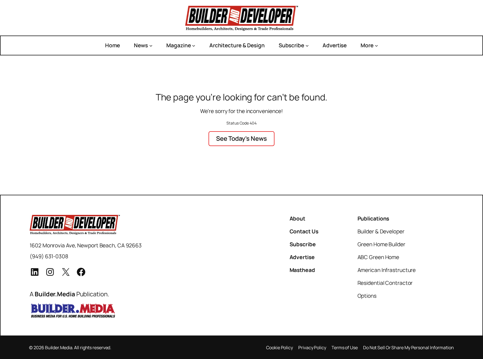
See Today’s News (241, 138)
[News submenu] (151, 45)
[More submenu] (376, 45)
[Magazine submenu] (193, 45)
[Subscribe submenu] (307, 45)
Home (112, 45)
